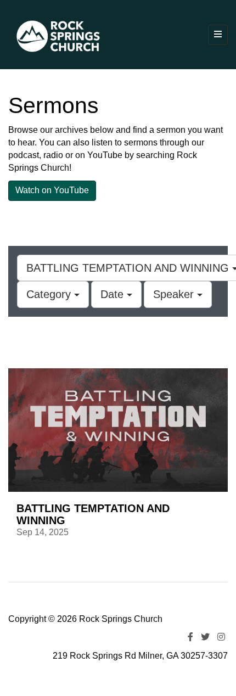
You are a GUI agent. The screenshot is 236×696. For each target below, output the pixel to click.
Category (50, 294)
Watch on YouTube (52, 190)
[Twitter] (205, 637)
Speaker (175, 294)
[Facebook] (190, 637)
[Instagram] (221, 637)
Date (113, 294)
